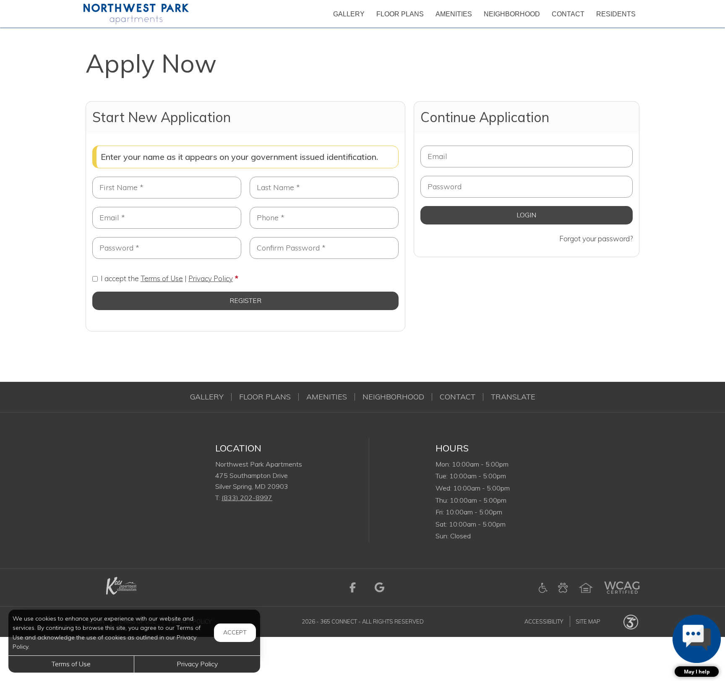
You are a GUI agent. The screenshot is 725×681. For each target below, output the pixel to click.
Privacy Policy (210, 278)
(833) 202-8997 (247, 497)
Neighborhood (393, 397)
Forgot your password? (596, 238)
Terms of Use (162, 278)
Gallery (207, 397)
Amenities (326, 397)
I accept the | (167, 278)
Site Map (588, 621)
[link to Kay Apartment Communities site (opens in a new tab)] (120, 586)
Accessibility (543, 621)
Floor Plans (265, 397)
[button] (697, 646)
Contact (457, 397)
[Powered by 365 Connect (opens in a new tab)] (630, 621)
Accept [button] (235, 632)
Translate (513, 397)
